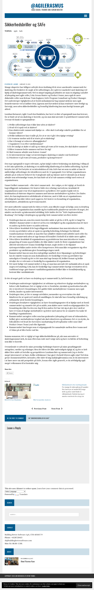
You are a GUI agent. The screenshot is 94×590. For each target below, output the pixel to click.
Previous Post (40, 408)
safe (21, 31)
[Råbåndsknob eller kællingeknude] (76, 390)
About (9, 551)
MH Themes (32, 576)
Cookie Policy (46, 586)
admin (15, 84)
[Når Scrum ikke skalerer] (46, 391)
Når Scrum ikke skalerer (42, 400)
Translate (23, 494)
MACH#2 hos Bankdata (13, 400)
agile (16, 31)
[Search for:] (44, 514)
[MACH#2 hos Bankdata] (18, 391)
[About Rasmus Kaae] (11, 563)
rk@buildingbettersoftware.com (18, 540)
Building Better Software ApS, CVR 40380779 (24, 534)
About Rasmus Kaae (28, 561)
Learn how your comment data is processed (55, 488)
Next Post (55, 408)
